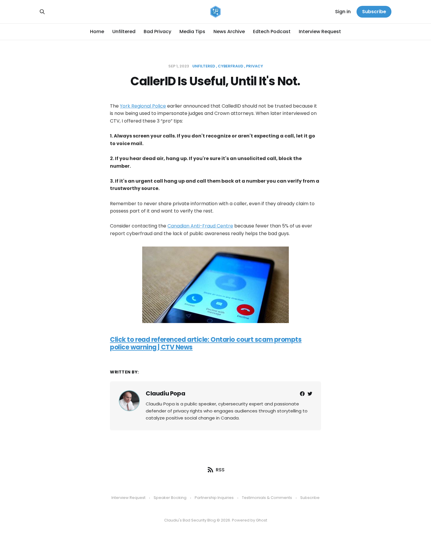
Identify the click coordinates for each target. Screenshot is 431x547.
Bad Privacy (157, 31)
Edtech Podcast (272, 31)
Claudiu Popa (165, 393)
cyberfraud (230, 66)
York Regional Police (143, 106)
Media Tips (192, 31)
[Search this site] (42, 11)
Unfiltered (123, 31)
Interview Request (320, 31)
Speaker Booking (170, 497)
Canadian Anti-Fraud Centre (200, 225)
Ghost (261, 520)
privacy (254, 66)
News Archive (229, 31)
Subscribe (374, 11)
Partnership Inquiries (214, 497)
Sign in (343, 11)
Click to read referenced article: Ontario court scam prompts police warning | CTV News (206, 343)
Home (97, 31)
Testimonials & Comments (267, 497)
